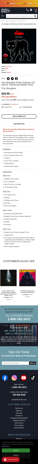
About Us (19, 438)
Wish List (19, 410)
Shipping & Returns (19, 420)
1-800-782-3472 (19, 319)
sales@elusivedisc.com (19, 399)
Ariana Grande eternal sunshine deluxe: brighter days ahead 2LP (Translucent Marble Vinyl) (8, 293)
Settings (15, 455)
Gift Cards (19, 413)
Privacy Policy (19, 425)
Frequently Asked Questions (19, 418)
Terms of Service (19, 428)
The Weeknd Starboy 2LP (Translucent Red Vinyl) (27, 291)
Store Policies (19, 423)
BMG (7, 68)
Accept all (16, 450)
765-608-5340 (19, 395)
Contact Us (19, 415)
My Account (19, 408)
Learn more (5, 446)
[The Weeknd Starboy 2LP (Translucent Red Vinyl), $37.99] (27, 278)
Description (19, 124)
